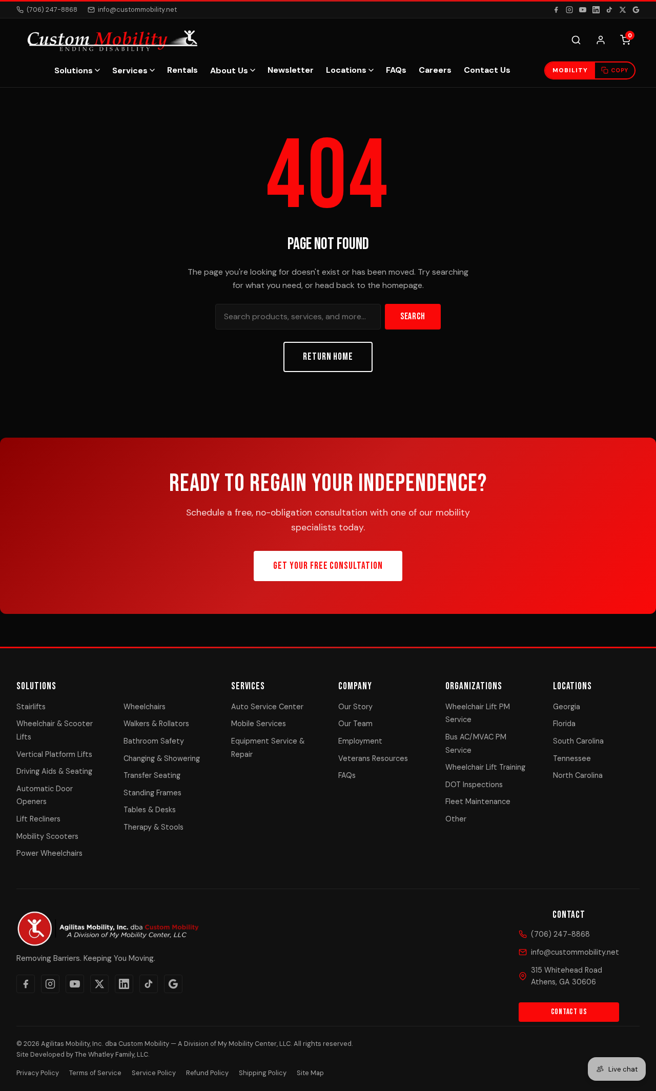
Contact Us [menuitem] (487, 70)
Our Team (355, 723)
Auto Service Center (267, 706)
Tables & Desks (150, 809)
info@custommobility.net (137, 9)
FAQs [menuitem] (396, 70)
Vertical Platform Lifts (54, 754)
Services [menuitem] (130, 70)
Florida (564, 723)
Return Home (328, 357)
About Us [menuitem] (229, 70)
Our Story (355, 706)
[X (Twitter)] (622, 9)
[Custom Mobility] (110, 40)
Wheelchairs (145, 706)
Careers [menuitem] (435, 70)
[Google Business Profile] (636, 9)
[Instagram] (569, 9)
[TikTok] (609, 9)
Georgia (566, 706)
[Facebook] (556, 9)
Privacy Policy (37, 1072)
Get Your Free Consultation (328, 566)
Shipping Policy (262, 1072)
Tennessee (572, 758)
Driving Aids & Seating (54, 771)
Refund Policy (207, 1072)
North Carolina (578, 775)
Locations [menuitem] (346, 70)
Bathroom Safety (154, 741)
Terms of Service (95, 1072)
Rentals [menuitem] (182, 70)
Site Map (310, 1072)
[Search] (576, 40)
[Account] (600, 40)
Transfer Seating (152, 775)
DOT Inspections (474, 784)
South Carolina (578, 741)
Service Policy (154, 1072)
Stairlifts (31, 706)
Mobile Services (258, 723)
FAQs (347, 775)
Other (455, 819)
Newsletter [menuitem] (291, 70)
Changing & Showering (162, 758)
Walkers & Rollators (156, 723)
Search (412, 316)
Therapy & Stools (153, 827)
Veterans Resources (373, 758)
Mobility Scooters (47, 836)
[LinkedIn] (596, 9)
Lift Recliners (38, 819)
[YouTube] (582, 9)
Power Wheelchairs (49, 853)
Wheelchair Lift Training (485, 767)
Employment (360, 741)
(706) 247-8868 (52, 9)
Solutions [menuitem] (73, 70)
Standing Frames (152, 792)
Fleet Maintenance (477, 801)
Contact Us (569, 1012)
